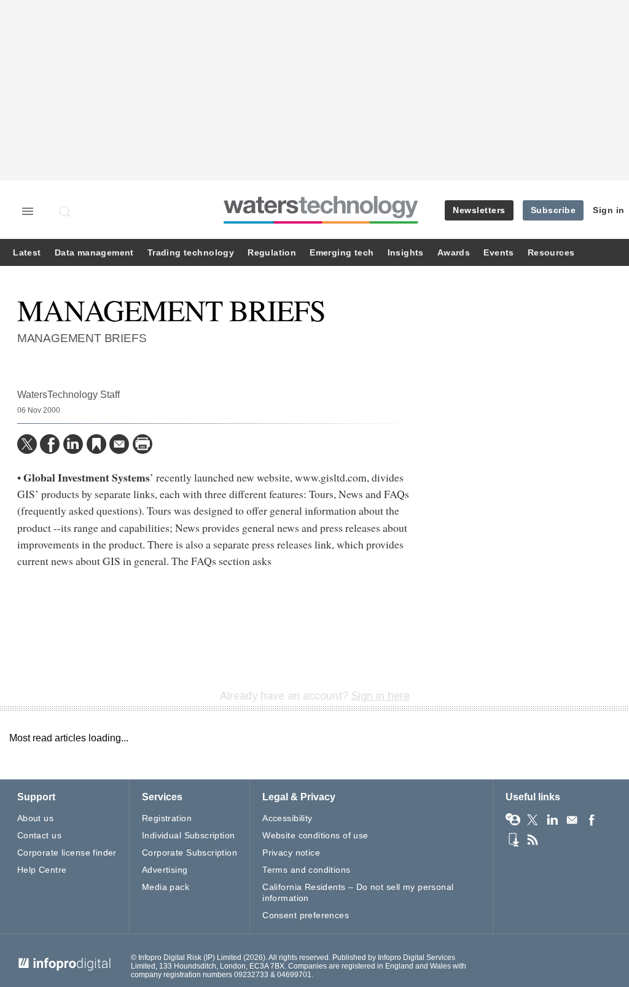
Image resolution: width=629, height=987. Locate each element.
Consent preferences (305, 915)
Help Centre (42, 870)
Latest (27, 252)
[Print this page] (142, 444)
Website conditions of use (315, 835)
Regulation (272, 252)
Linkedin (552, 820)
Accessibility (287, 818)
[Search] (66, 211)
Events (498, 252)
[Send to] (119, 444)
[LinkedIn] (73, 444)
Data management (94, 252)
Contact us (39, 835)
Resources (551, 252)
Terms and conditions (306, 870)
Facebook (591, 820)
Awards (453, 252)
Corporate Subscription (189, 852)
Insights (406, 252)
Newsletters (479, 210)
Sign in (609, 210)
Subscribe (553, 210)
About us (35, 818)
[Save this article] (96, 444)
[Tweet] (27, 444)
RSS (532, 839)
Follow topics (513, 820)
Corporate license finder (67, 852)
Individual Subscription (188, 835)
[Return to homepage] (321, 223)
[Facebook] (50, 444)
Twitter (532, 820)
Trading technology (190, 252)
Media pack (165, 887)
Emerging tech (341, 252)
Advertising (165, 870)
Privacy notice (291, 852)
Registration (167, 818)
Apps (513, 839)
